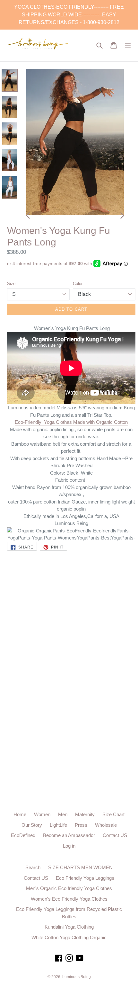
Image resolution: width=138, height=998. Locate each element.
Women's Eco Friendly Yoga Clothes (69, 899)
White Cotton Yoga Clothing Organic (69, 937)
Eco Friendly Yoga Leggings (85, 878)
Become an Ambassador (69, 835)
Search (32, 867)
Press (81, 825)
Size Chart (113, 814)
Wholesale (106, 825)
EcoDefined (23, 835)
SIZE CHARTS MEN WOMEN (80, 867)
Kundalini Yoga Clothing (69, 927)
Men (62, 814)
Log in (69, 846)
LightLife (58, 825)
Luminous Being (76, 977)
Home (19, 814)
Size (11, 283)
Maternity (85, 814)
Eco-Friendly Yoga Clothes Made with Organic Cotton (71, 422)
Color (77, 283)
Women (42, 814)
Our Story (32, 825)
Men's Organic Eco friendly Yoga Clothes (69, 888)
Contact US (115, 835)
